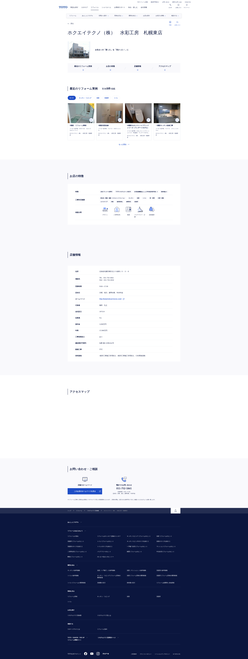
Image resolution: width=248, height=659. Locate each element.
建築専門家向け (155, 2)
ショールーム (106, 7)
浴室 (98, 98)
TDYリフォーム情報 (142, 2)
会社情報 (144, 7)
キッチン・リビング (85, 98)
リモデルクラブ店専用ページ (107, 637)
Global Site (188, 2)
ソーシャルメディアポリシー (162, 654)
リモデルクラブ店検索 (93, 510)
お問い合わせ (165, 2)
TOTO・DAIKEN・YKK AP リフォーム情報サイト (76, 639)
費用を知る (71, 565)
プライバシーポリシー (146, 654)
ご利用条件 (134, 654)
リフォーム (95, 7)
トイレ (116, 98)
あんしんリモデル (73, 522)
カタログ (84, 7)
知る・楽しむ (133, 7)
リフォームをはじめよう (75, 531)
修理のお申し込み (177, 2)
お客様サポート (119, 7)
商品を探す (74, 7)
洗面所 (107, 98)
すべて (72, 98)
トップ (69, 510)
